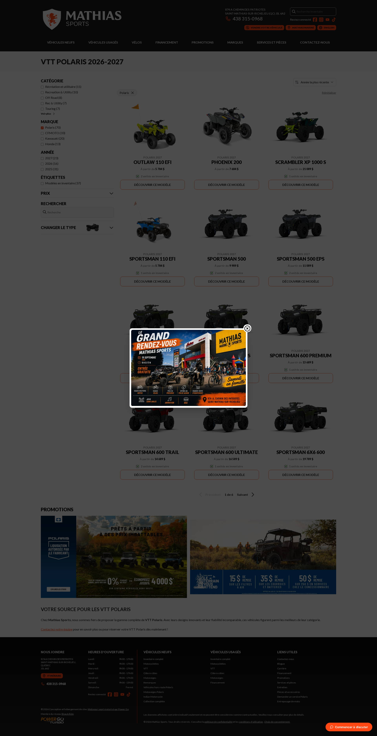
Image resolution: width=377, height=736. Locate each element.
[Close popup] (247, 328)
